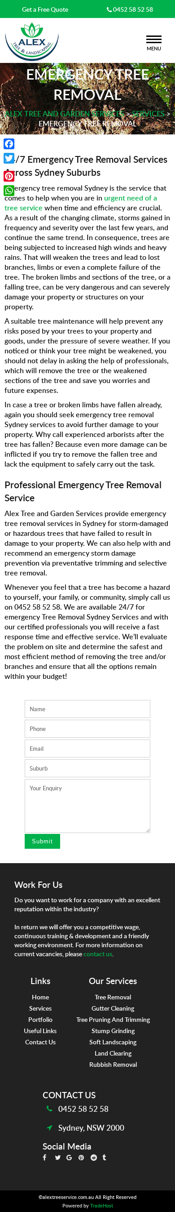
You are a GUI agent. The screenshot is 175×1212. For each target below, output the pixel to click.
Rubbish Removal (113, 1064)
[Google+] (9, 167)
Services (40, 1007)
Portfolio (40, 1019)
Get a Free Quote (45, 8)
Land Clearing (113, 1052)
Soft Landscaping (112, 1041)
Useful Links (40, 1030)
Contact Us (40, 1041)
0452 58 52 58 (132, 8)
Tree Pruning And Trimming (113, 1019)
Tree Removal (113, 996)
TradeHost (101, 1205)
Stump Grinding (113, 1030)
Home (40, 996)
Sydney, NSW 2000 (91, 1127)
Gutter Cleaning (113, 1007)
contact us (97, 953)
